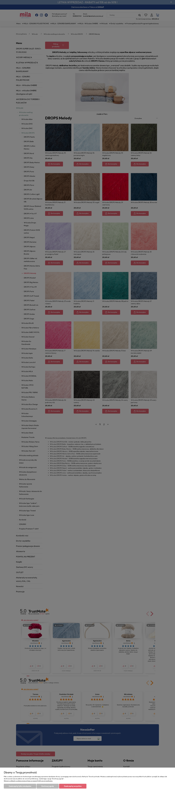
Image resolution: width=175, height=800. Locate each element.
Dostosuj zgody (47, 786)
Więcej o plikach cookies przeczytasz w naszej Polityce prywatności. (28, 781)
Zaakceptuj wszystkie (73, 786)
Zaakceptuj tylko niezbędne (20, 786)
